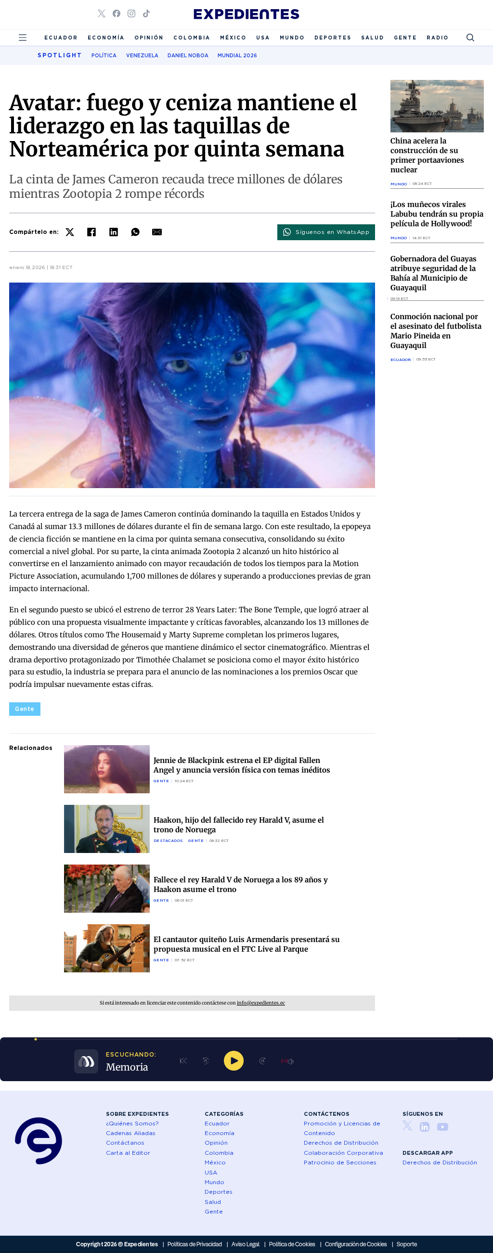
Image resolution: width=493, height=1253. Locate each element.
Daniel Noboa (188, 55)
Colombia (191, 37)
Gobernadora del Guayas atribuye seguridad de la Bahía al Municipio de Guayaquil (433, 273)
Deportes (332, 37)
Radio (438, 37)
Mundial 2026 (237, 55)
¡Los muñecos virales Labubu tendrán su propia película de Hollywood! (436, 214)
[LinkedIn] (113, 232)
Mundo (292, 37)
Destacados (168, 840)
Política (104, 55)
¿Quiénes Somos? (132, 1123)
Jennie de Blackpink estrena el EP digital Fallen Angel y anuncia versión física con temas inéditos (242, 765)
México (233, 37)
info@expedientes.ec (261, 1003)
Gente (405, 37)
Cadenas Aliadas (131, 1133)
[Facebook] (91, 232)
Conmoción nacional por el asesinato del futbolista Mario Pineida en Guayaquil (435, 331)
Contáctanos (125, 1142)
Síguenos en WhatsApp (332, 231)
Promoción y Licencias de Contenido (342, 1128)
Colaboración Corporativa (343, 1152)
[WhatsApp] (135, 232)
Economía (106, 37)
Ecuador (61, 37)
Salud (372, 37)
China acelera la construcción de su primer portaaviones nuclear (427, 155)
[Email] (157, 232)
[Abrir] (22, 37)
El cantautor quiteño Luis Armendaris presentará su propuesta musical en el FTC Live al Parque (247, 944)
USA (263, 37)
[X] (70, 232)
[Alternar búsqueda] (470, 37)
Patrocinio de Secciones (340, 1162)
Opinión (149, 37)
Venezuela (142, 55)
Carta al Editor (128, 1152)
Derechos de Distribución (341, 1142)
